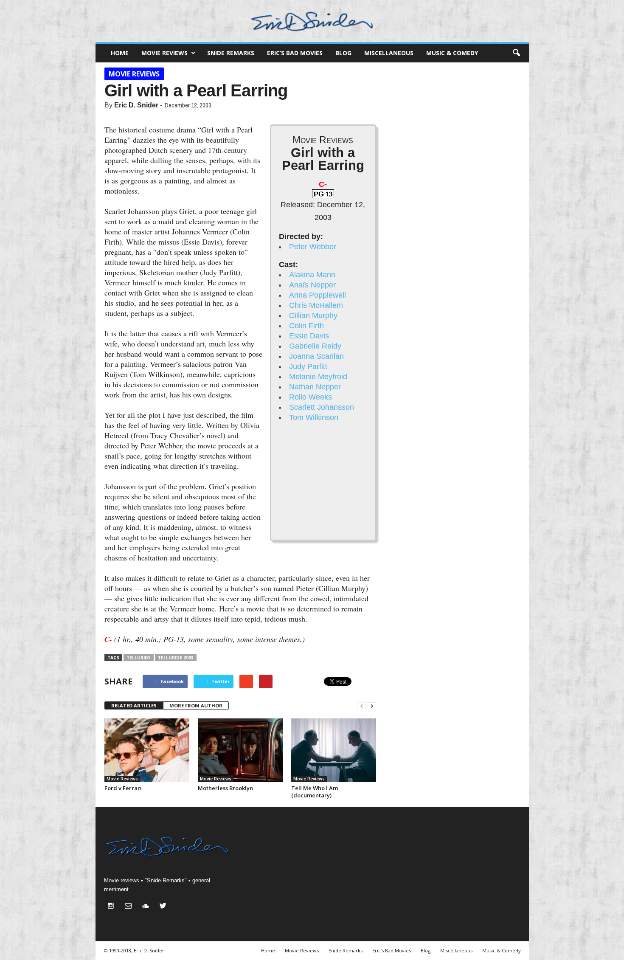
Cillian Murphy (313, 315)
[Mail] (130, 907)
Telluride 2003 (176, 658)
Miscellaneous (388, 53)
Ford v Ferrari (123, 788)
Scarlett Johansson (321, 407)
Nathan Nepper (315, 387)
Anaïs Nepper (312, 285)
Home (120, 53)
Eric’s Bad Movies (295, 53)
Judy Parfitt (308, 366)
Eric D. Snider (136, 105)
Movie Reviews (164, 53)
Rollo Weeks (310, 397)
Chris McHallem (316, 305)
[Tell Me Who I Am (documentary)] (333, 750)
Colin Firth (306, 325)
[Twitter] (164, 907)
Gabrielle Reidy (315, 346)
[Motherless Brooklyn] (240, 750)
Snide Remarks (230, 53)
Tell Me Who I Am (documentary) (314, 791)
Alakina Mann (312, 274)
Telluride (138, 658)
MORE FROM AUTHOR (195, 705)
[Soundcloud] (147, 907)
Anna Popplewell (317, 295)
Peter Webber (312, 246)
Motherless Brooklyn (225, 788)
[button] (516, 53)
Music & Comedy (452, 53)
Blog (343, 53)
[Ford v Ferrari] (146, 750)
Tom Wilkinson (313, 417)
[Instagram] (112, 907)
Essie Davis (309, 336)
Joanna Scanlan (316, 356)
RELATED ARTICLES (134, 705)
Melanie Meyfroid (318, 376)
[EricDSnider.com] (312, 21)
